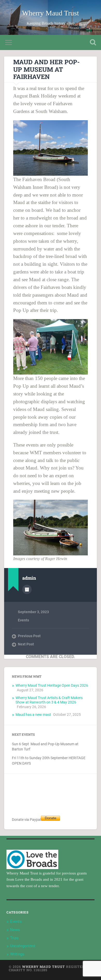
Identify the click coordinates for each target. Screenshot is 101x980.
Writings (17, 954)
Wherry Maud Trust (50, 13)
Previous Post (29, 636)
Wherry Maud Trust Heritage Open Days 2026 (52, 685)
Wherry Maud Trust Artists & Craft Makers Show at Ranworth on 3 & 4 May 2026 (49, 700)
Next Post (26, 644)
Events (23, 620)
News (15, 929)
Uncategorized (22, 946)
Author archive (27, 589)
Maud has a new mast (33, 714)
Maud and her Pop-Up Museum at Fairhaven (46, 69)
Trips (14, 938)
